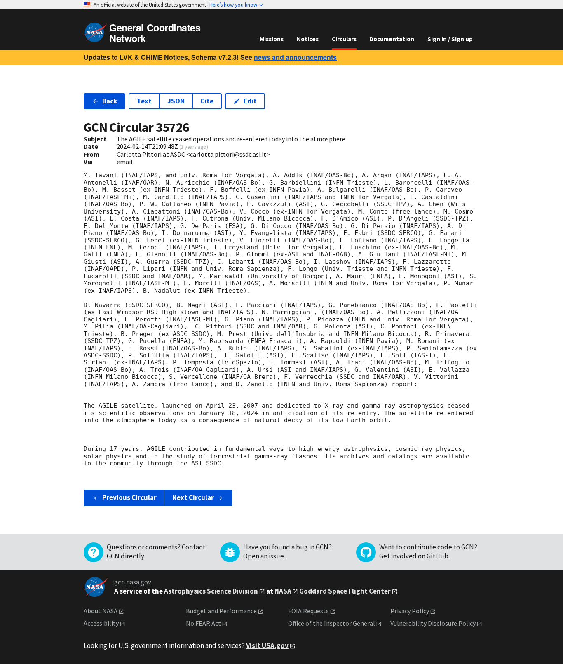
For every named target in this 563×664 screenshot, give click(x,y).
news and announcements (295, 57)
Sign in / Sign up (450, 39)
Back (109, 101)
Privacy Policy (409, 611)
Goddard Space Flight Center (345, 591)
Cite (206, 101)
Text (144, 101)
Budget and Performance (221, 611)
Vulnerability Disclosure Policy (433, 623)
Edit (250, 101)
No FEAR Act (203, 623)
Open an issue (263, 556)
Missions (272, 39)
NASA (282, 591)
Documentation (392, 39)
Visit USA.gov (267, 645)
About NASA (100, 611)
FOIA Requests (308, 611)
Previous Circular (129, 497)
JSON (176, 101)
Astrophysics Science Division (211, 591)
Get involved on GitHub (413, 556)
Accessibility (101, 623)
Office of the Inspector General (331, 623)
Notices (308, 39)
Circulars (344, 39)
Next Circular (193, 497)
